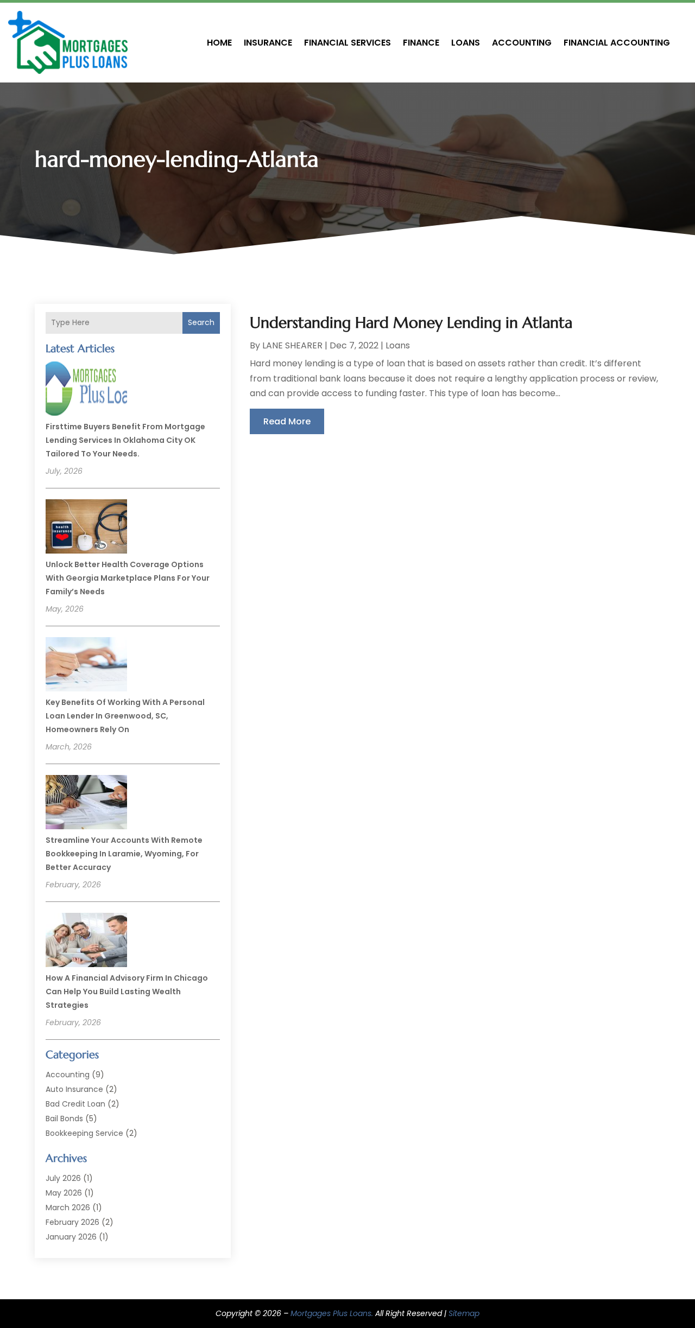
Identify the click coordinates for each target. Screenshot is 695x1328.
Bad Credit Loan (75, 1103)
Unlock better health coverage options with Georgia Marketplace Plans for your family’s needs (128, 578)
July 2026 (63, 1178)
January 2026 (71, 1236)
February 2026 (72, 1222)
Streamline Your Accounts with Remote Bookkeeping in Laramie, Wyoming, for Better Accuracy (124, 854)
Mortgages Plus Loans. (331, 1313)
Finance (421, 42)
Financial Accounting (617, 42)
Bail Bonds (64, 1118)
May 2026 (64, 1192)
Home (219, 42)
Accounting (522, 42)
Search (201, 322)
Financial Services (347, 42)
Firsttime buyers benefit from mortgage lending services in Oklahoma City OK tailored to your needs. (125, 440)
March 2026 (68, 1207)
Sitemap (463, 1313)
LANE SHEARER (292, 345)
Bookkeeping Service (84, 1133)
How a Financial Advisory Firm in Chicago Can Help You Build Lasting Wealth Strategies (127, 992)
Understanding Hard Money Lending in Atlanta (411, 322)
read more (287, 421)
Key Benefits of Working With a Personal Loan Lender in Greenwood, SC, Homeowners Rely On (125, 716)
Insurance (268, 42)
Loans (465, 42)
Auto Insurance (74, 1089)
